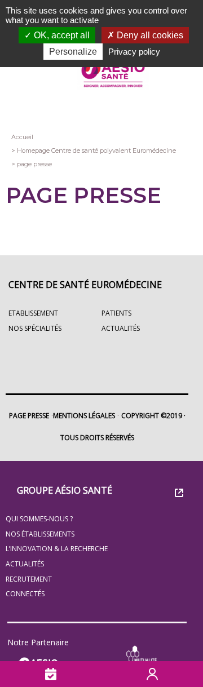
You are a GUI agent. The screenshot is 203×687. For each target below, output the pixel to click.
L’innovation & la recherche (57, 548)
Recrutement (29, 579)
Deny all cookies (148, 35)
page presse (34, 164)
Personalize (73, 51)
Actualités (25, 564)
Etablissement (33, 313)
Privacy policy (134, 51)
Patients (116, 313)
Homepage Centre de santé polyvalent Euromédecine (96, 150)
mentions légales (84, 415)
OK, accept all (61, 35)
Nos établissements (40, 534)
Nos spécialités (34, 328)
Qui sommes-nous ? (39, 519)
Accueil (22, 137)
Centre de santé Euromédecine (85, 284)
